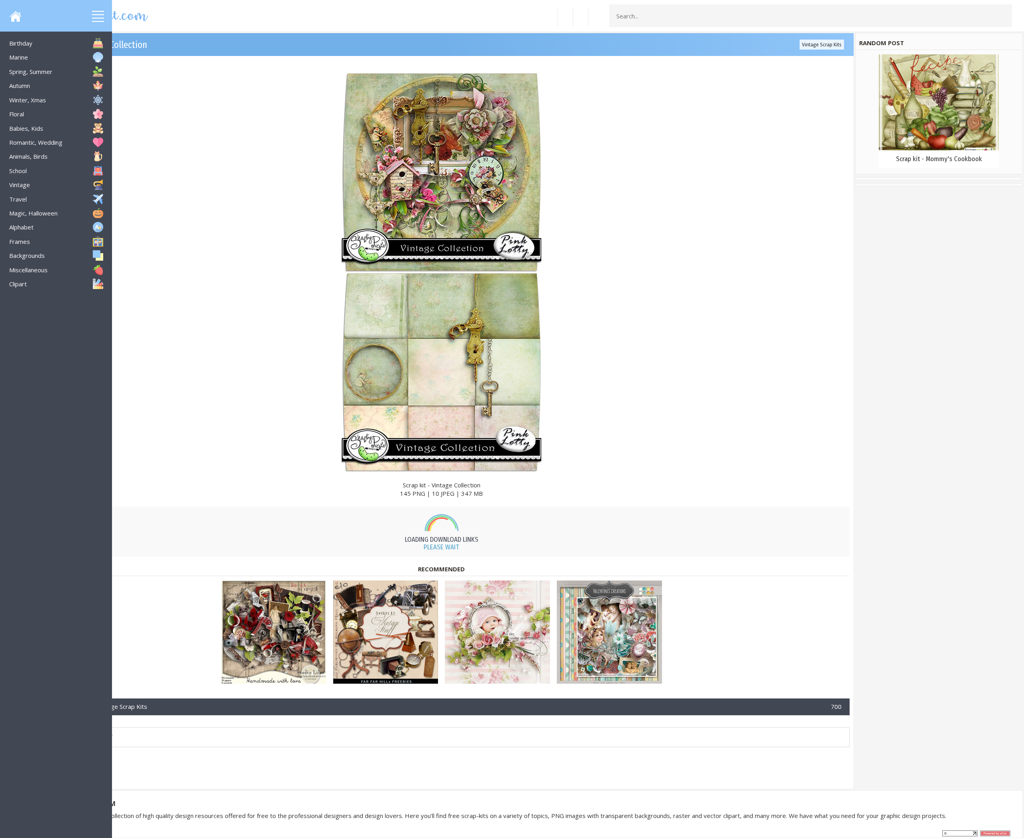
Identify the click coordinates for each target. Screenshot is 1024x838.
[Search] (1003, 16)
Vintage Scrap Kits (822, 45)
